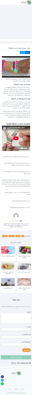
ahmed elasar (14, 220)
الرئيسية (22, 389)
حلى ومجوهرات (11, 236)
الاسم (29, 326)
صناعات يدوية (5, 236)
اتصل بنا (10, 389)
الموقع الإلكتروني (26, 341)
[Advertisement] (16, 21)
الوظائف (16, 389)
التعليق (28, 312)
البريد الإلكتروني (26, 334)
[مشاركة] (2, 376)
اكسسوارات (18, 236)
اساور (23, 236)
